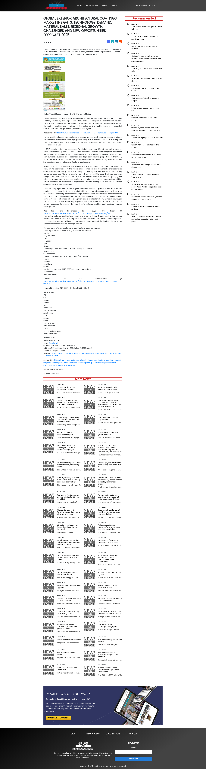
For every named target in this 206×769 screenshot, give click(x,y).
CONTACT (115, 5)
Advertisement (113, 734)
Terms (72, 734)
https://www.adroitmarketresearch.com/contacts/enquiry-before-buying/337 (77, 213)
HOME (79, 5)
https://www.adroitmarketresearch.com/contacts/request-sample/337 (87, 133)
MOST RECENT (92, 5)
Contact (133, 734)
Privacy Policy (93, 734)
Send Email (53, 343)
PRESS (104, 5)
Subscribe (133, 758)
